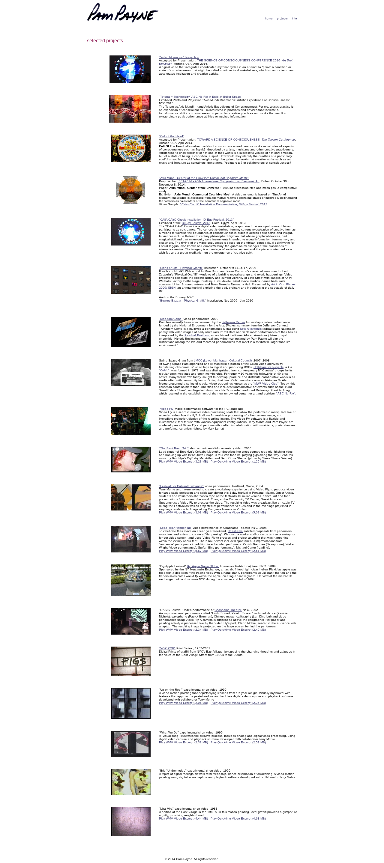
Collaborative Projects (269, 367)
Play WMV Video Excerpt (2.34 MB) (183, 629)
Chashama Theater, (228, 610)
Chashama (235, 531)
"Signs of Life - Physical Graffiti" (181, 267)
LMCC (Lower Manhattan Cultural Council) (223, 360)
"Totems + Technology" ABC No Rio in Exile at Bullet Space (200, 96)
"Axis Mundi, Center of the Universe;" (204, 178)
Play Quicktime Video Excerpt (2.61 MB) (238, 550)
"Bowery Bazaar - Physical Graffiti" (182, 300)
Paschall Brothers (196, 335)
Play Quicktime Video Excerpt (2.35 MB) (238, 702)
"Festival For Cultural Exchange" (181, 486)
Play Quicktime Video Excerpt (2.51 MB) (238, 742)
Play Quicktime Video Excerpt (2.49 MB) (238, 629)
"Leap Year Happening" (175, 527)
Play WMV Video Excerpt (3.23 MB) (183, 461)
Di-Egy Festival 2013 (196, 223)
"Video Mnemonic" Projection (179, 57)
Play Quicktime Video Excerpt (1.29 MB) (238, 461)
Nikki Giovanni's (251, 328)
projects (282, 18)
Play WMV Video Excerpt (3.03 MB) (183, 512)
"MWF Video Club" (266, 383)
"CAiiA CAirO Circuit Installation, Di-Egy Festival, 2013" (196, 219)
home (269, 18)
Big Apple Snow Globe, (203, 566)
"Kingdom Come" (171, 318)
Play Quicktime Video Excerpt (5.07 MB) (238, 512)
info (294, 18)
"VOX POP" (167, 648)
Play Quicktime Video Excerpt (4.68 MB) (238, 818)
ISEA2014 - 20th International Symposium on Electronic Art (219, 181)
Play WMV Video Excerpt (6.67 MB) (183, 550)
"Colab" (164, 370)
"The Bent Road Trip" (174, 448)
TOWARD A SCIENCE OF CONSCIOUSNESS (246, 139)
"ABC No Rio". (286, 393)
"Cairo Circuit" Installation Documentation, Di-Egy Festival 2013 (223, 204)
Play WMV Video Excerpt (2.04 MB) (183, 702)
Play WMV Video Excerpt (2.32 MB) (183, 742)
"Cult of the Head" (171, 136)
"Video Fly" (166, 408)
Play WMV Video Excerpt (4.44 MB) (183, 818)
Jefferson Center (233, 322)
